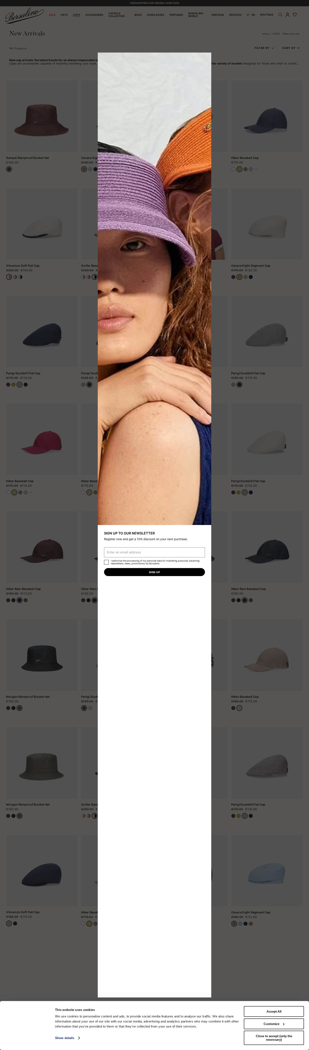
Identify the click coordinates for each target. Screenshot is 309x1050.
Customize (271, 1024)
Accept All (274, 1011)
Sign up (154, 572)
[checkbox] (106, 562)
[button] (206, 57)
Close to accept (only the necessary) (274, 1037)
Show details (64, 1038)
